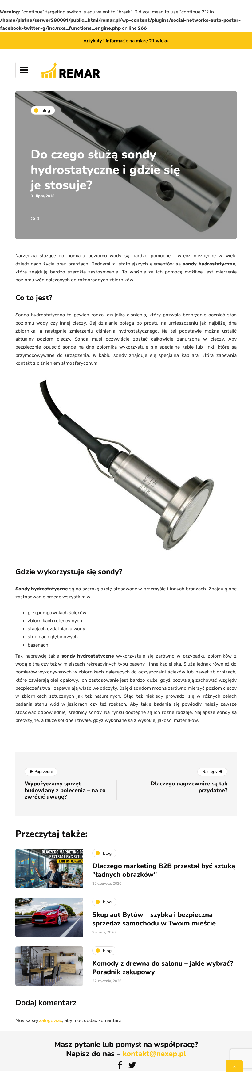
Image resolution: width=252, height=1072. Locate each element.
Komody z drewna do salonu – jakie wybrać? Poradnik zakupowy (162, 968)
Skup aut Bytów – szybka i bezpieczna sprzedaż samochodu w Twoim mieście (154, 919)
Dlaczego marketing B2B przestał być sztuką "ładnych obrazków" (163, 870)
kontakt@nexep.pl (154, 1054)
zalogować (50, 1020)
